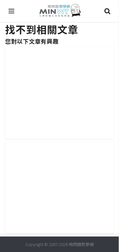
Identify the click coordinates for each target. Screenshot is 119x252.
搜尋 (107, 11)
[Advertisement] (62, 91)
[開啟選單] (11, 11)
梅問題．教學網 (59, 11)
